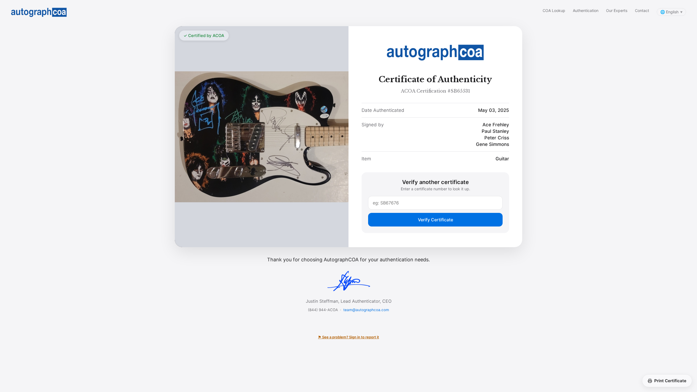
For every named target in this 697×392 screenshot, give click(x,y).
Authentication (585, 10)
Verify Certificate (435, 219)
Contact (642, 10)
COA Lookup (554, 10)
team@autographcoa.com (366, 310)
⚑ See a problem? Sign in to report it (348, 337)
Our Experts (616, 10)
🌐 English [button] (671, 12)
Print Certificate (670, 380)
